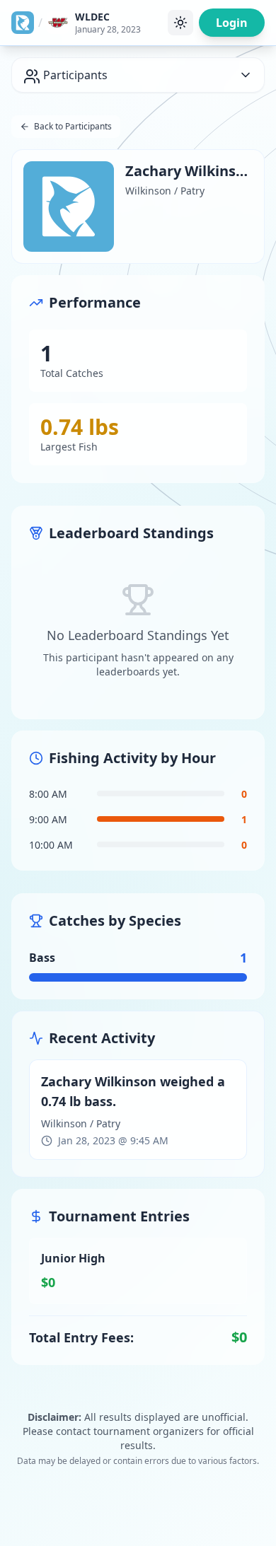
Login (232, 22)
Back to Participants (73, 126)
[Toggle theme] (180, 22)
